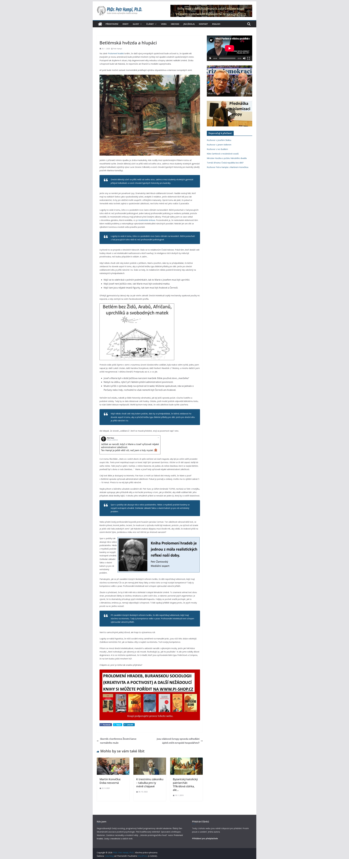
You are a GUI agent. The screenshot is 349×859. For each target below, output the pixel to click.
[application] (229, 48)
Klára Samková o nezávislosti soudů (223, 153)
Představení (112, 24)
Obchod (175, 24)
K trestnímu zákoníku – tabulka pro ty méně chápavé (149, 782)
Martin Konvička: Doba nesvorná (110, 781)
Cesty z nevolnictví (112, 838)
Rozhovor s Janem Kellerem (219, 144)
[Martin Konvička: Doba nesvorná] (113, 759)
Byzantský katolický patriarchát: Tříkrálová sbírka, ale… (185, 784)
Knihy (125, 24)
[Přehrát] (210, 58)
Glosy (136, 24)
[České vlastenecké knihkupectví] (211, 6)
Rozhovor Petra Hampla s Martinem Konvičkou (227, 167)
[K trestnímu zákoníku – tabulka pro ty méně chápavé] (149, 759)
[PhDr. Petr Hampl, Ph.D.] (100, 24)
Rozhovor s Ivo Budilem (217, 149)
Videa (163, 24)
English (216, 24)
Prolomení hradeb (116, 53)
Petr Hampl (117, 49)
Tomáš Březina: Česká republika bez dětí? (225, 162)
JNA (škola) (189, 24)
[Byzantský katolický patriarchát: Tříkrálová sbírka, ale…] (186, 759)
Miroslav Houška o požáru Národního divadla (227, 158)
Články (150, 24)
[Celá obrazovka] (248, 58)
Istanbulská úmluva (146, 220)
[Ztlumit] (244, 58)
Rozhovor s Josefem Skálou (219, 140)
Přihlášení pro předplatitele (205, 838)
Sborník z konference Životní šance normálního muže (118, 740)
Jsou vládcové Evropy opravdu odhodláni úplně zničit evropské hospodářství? (178, 740)
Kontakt (203, 24)
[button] (140, 24)
